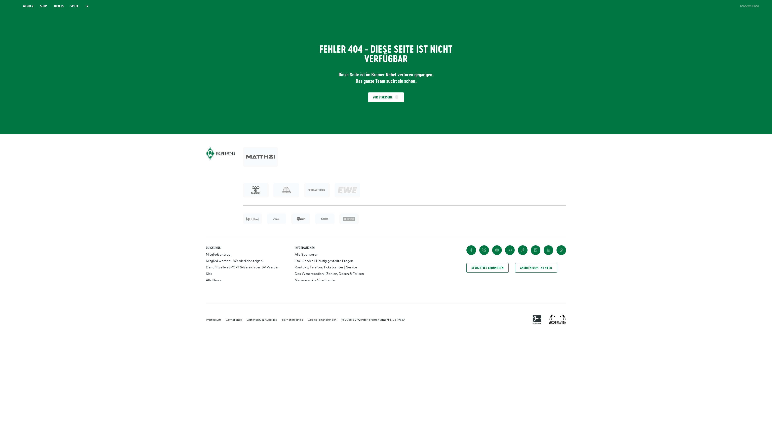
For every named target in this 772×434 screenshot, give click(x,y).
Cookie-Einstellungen (322, 319)
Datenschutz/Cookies (262, 319)
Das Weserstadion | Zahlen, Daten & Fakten (329, 273)
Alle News (213, 279)
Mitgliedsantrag (218, 254)
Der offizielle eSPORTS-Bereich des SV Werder (242, 267)
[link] (749, 6)
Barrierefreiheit (292, 319)
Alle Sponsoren (306, 254)
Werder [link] (28, 6)
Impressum (213, 319)
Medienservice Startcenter (315, 279)
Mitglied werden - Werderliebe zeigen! (234, 260)
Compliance (234, 319)
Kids (209, 273)
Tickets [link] (59, 6)
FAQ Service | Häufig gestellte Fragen (324, 260)
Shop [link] (43, 6)
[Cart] (720, 6)
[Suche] (709, 6)
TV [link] (86, 6)
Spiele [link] (74, 6)
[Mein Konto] (732, 6)
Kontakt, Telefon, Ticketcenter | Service (326, 267)
